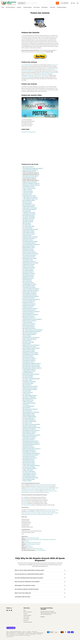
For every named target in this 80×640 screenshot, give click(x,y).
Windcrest (53, 513)
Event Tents (52, 7)
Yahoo (24, 499)
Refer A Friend (34, 631)
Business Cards (44, 484)
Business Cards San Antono (11, 632)
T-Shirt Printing (45, 75)
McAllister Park (27, 545)
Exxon (25, 541)
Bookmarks (32, 484)
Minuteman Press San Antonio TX (15, 631)
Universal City (28, 513)
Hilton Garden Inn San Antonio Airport (32, 542)
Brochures (38, 484)
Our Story (27, 634)
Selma (53, 511)
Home (2, 7)
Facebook (25, 502)
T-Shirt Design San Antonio (28, 206)
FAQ (16, 634)
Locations (19, 7)
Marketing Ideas (29, 632)
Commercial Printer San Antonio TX (30, 170)
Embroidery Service (30, 75)
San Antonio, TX (54, 65)
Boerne (44, 514)
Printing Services (25, 77)
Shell (28, 541)
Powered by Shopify (9, 636)
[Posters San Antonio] (40, 56)
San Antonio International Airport (32, 538)
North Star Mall (29, 539)
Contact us (43, 616)
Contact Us (29, 631)
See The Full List (32, 491)
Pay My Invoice (11, 634)
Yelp (24, 497)
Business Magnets (52, 484)
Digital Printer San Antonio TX (29, 171)
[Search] (57, 3)
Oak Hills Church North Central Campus (34, 548)
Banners (23, 484)
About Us (24, 631)
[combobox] (41, 3)
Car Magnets (38, 486)
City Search (25, 503)
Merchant (25, 500)
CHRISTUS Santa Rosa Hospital (33, 544)
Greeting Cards (40, 489)
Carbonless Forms (46, 486)
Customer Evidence (27, 7)
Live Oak (43, 513)
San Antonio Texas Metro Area (51, 510)
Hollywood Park (25, 514)
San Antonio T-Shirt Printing (29, 217)
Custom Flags (34, 487)
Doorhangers (41, 487)
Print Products (44, 7)
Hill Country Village (36, 513)
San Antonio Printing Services (38, 492)
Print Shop (41, 72)
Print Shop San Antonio (21, 632)
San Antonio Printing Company (38, 632)
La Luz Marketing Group (27, 65)
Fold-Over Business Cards (31, 489)
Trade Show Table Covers (49, 491)
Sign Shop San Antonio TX (28, 167)
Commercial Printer (30, 74)
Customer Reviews (27, 505)
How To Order (37, 7)
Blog (7, 634)
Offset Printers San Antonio (29, 462)
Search (7, 631)
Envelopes (46, 487)
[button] (73, 3)
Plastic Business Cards (49, 489)
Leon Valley (47, 513)
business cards (31, 71)
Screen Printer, (38, 75)
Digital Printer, (45, 74)
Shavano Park (32, 514)
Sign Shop (46, 72)
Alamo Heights (29, 511)
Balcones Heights (36, 511)
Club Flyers (28, 487)
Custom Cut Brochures (27, 322)
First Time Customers (10, 7)
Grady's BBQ (30, 547)
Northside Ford (52, 539)
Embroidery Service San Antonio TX (30, 176)
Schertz (23, 513)
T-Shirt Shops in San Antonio (29, 212)
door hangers (48, 69)
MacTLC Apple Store (44, 539)
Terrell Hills (48, 511)
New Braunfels (39, 514)
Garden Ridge (49, 514)
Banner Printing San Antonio (29, 200)
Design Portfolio (32, 634)
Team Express (36, 539)
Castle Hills (43, 511)
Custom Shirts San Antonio (28, 186)
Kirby (57, 513)
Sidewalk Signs (25, 491)
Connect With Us (21, 634)
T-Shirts (47, 492)
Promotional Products (61, 7)
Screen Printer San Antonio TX (29, 177)
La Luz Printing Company (40, 550)
